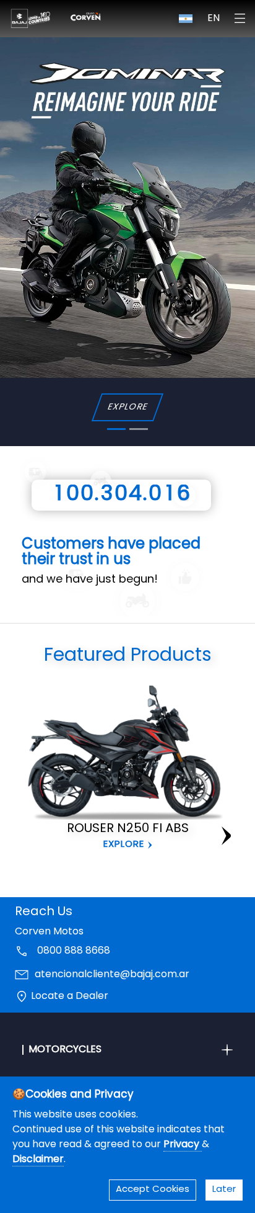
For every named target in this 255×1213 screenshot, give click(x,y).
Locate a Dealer (69, 996)
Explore (123, 844)
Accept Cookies (152, 1189)
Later (224, 1189)
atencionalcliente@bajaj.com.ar (112, 975)
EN (213, 19)
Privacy (182, 1145)
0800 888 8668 (72, 951)
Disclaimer (38, 1160)
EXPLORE (127, 407)
